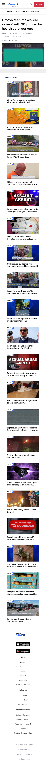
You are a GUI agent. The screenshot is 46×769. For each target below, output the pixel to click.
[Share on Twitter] (12, 40)
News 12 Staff (7, 33)
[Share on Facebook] (9, 40)
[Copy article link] (16, 40)
